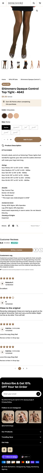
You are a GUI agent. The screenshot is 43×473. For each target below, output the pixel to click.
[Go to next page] (27, 368)
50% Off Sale (13, 79)
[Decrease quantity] (4, 139)
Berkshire (11, 467)
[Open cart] (40, 3)
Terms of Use (28, 400)
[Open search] (33, 3)
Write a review (16, 250)
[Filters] (36, 250)
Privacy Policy (7, 402)
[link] (35, 225)
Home (4, 79)
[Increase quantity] (11, 139)
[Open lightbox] (37, 10)
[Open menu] (3, 3)
